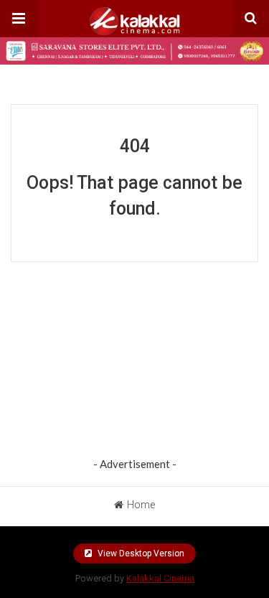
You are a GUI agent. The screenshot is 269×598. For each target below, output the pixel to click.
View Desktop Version (139, 553)
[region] (134, 362)
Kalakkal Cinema (160, 578)
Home (141, 504)
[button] (18, 18)
